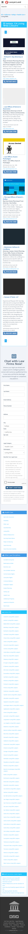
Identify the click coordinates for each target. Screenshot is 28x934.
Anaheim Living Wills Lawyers (11, 616)
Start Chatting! (14, 488)
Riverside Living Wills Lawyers (11, 781)
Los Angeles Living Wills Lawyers (12, 723)
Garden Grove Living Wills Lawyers (12, 694)
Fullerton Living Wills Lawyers (11, 691)
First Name (6, 385)
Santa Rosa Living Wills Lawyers (12, 827)
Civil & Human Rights (9, 574)
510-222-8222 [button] (11, 272)
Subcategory (7, 449)
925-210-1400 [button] (11, 222)
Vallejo (14, 14)
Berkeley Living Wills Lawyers (11, 627)
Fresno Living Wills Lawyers (11, 687)
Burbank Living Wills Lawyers (11, 631)
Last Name (6, 391)
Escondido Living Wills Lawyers (12, 673)
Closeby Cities (7, 612)
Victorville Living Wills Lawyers (11, 856)
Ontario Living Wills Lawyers (11, 748)
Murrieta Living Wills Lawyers (11, 733)
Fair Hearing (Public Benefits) (9, 891)
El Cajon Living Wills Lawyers (11, 663)
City (5, 422)
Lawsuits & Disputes (9, 602)
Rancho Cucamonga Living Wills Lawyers (12, 770)
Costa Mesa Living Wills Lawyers (12, 652)
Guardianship (7, 527)
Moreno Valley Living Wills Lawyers (13, 730)
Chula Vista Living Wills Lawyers (12, 638)
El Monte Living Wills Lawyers (11, 666)
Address (6, 414)
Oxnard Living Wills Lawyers (11, 755)
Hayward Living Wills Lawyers (11, 702)
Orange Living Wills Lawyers (11, 751)
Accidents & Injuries (9, 560)
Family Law (6, 591)
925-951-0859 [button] (11, 333)
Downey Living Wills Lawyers (11, 659)
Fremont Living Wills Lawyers (11, 684)
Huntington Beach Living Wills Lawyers (14, 705)
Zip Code (6, 435)
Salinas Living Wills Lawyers (11, 792)
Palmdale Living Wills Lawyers (11, 758)
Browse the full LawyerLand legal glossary (13, 893)
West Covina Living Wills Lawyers (12, 863)
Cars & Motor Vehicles (9, 570)
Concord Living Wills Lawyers (11, 645)
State (5, 429)
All (2, 14)
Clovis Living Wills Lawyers (10, 641)
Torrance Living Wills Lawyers (11, 849)
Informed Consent (7, 881)
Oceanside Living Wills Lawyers (12, 744)
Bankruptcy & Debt (8, 563)
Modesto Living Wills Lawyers (11, 726)
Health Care (20, 14)
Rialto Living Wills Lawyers (10, 774)
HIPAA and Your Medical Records (11, 880)
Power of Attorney (8, 542)
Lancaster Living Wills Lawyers (11, 716)
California (7, 14)
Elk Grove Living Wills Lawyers (11, 670)
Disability (6, 520)
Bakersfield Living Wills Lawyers (12, 624)
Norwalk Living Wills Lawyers (11, 737)
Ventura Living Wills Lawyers (11, 852)
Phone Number (8, 406)
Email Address (7, 400)
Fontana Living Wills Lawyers (11, 680)
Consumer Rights (8, 577)
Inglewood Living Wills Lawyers (12, 709)
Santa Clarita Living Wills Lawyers (12, 820)
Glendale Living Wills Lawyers (11, 698)
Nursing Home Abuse (9, 538)
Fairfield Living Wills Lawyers (11, 677)
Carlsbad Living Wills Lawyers (11, 634)
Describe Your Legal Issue (10, 457)
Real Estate (6, 606)
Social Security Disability (10, 549)
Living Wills (6, 531)
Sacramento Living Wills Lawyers (12, 788)
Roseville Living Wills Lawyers (11, 785)
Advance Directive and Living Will (11, 878)
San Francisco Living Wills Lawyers (12, 803)
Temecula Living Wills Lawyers (11, 842)
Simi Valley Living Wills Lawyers (12, 831)
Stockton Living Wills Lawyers (11, 835)
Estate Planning (8, 588)
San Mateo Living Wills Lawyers (12, 810)
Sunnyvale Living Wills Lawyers (12, 838)
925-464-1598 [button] (11, 172)
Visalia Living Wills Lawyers (11, 859)
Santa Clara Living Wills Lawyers (12, 817)
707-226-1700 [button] (11, 131)
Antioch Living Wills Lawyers (11, 620)
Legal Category (7, 443)
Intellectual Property (9, 599)
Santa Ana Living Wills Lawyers (12, 813)
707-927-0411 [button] (11, 81)
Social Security (7, 545)
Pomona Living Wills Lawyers (11, 765)
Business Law (7, 567)
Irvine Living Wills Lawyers (10, 712)
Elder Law (6, 524)
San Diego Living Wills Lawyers (11, 799)
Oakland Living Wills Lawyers (11, 741)
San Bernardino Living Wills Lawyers (13, 796)
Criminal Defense (8, 581)
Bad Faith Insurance (9, 517)
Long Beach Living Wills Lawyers (12, 719)
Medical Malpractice (9, 534)
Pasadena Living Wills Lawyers (11, 762)
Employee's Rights (8, 584)
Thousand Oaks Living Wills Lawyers (13, 845)
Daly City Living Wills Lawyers (11, 655)
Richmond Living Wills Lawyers (12, 778)
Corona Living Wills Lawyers (11, 648)
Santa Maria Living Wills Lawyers (12, 824)
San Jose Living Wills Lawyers (11, 806)
